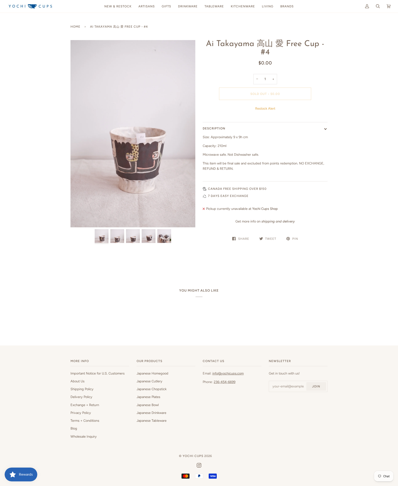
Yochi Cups (193, 456)
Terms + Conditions (84, 421)
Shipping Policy (82, 389)
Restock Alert (265, 108)
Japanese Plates (148, 397)
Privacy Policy (80, 413)
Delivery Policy (81, 397)
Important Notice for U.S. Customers (97, 373)
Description (214, 128)
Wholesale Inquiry (83, 436)
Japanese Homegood (152, 373)
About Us (77, 381)
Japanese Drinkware (151, 413)
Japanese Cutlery (149, 381)
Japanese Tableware (152, 421)
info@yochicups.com (228, 373)
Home (75, 26)
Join (316, 386)
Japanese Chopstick (152, 389)
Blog (73, 428)
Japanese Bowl (148, 405)
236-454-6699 (224, 382)
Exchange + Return (84, 405)
